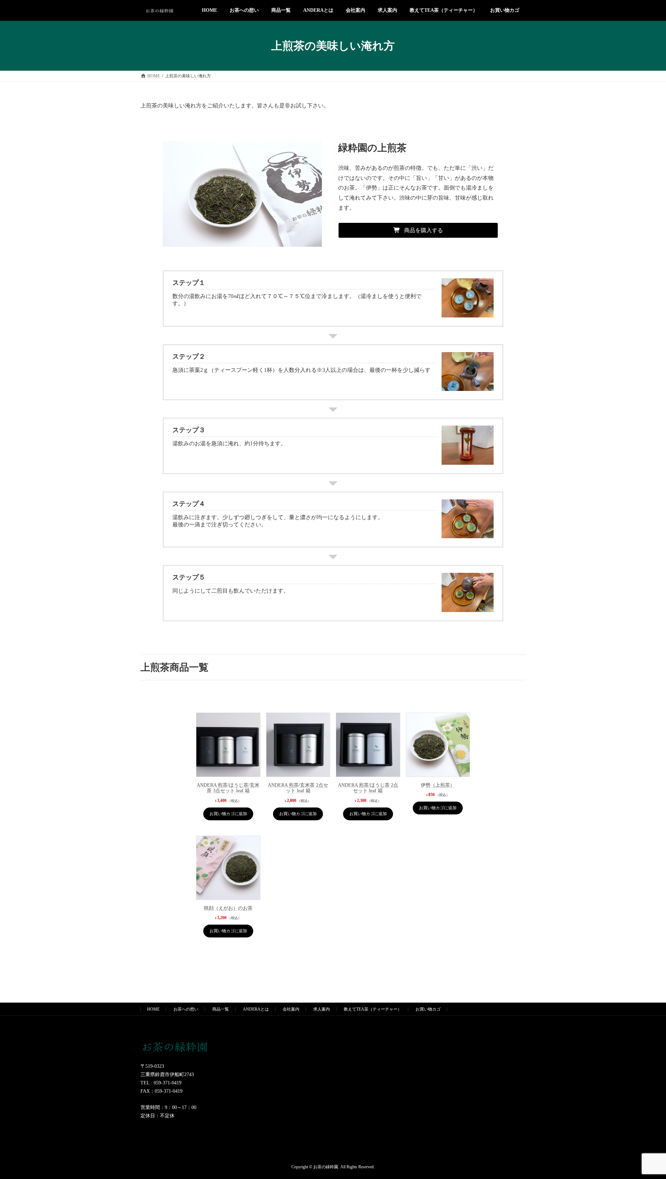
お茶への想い (185, 1009)
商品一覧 (220, 1009)
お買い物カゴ (428, 1009)
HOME (153, 1009)
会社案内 (291, 1009)
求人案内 (321, 1009)
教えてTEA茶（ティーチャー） (373, 1009)
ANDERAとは (256, 1009)
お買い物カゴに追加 (228, 813)
